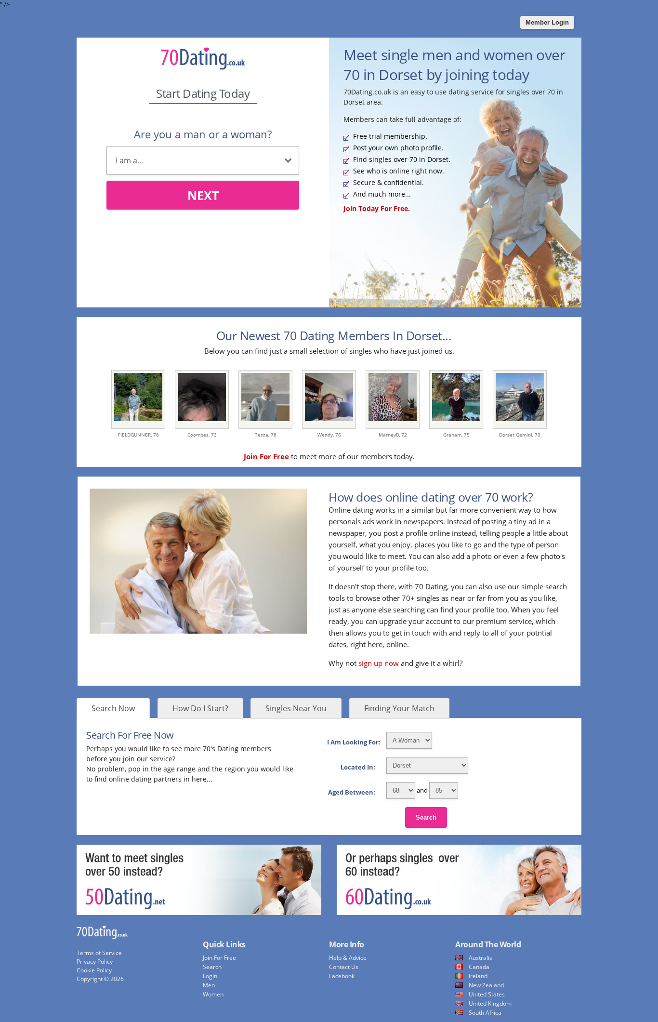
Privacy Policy (95, 961)
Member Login (547, 22)
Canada (479, 967)
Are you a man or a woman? (203, 134)
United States (487, 994)
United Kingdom (490, 1003)
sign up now (378, 663)
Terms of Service (99, 953)
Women (213, 994)
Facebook (342, 976)
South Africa (485, 1013)
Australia (481, 958)
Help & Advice (348, 958)
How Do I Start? (200, 708)
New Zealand (486, 985)
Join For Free (219, 958)
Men (209, 985)
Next (203, 195)
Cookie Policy (94, 970)
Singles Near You (296, 708)
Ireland (478, 976)
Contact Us (343, 967)
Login (210, 976)
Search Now (113, 708)
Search (426, 817)
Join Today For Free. (376, 208)
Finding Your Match (399, 708)
